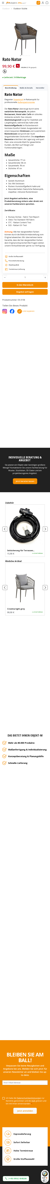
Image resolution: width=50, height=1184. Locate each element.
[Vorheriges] (4, 529)
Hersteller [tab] (40, 88)
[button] (16, 1178)
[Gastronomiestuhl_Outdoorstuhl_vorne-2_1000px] (25, 34)
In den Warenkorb (25, 285)
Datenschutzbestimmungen (29, 1098)
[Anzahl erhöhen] (45, 277)
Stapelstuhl (18, 99)
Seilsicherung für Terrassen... (20, 550)
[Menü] (3, 2)
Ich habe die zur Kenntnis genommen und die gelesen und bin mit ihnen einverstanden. (26, 1101)
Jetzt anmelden (25, 1110)
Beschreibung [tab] (11, 88)
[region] (25, 34)
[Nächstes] (45, 529)
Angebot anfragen (25, 292)
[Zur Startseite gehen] (17, 2)
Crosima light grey (16, 609)
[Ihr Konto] (43, 2)
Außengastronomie (26, 102)
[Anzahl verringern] (4, 277)
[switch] (45, 1180)
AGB (33, 1101)
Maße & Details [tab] (26, 88)
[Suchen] (38, 3)
